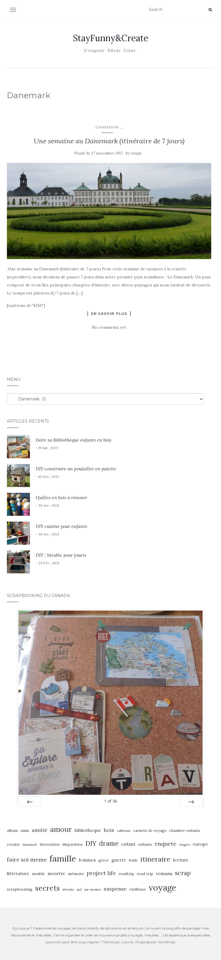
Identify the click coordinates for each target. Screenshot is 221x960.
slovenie (68, 889)
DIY (90, 843)
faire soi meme (27, 859)
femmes (87, 860)
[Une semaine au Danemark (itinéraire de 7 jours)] (109, 211)
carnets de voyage (150, 830)
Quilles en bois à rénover (61, 497)
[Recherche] (210, 9)
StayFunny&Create (110, 38)
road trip (145, 873)
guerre (118, 860)
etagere (184, 845)
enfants (145, 844)
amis (24, 830)
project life (101, 873)
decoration (50, 844)
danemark (29, 845)
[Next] (191, 801)
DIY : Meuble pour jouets (61, 555)
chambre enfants (184, 830)
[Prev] (29, 801)
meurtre (56, 873)
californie (124, 831)
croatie (13, 844)
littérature (18, 873)
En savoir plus (109, 313)
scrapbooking (20, 889)
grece (103, 860)
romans (164, 873)
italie (133, 860)
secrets (47, 888)
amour (61, 829)
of (110, 801)
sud (79, 889)
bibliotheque (88, 830)
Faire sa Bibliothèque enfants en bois (73, 440)
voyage (162, 887)
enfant (128, 844)
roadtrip (126, 873)
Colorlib (127, 942)
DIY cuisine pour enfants (61, 526)
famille (62, 858)
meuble (38, 873)
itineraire (155, 859)
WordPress (166, 942)
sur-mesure (92, 889)
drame (109, 843)
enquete (165, 843)
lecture (180, 860)
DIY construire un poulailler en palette (76, 469)
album (12, 830)
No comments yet (109, 327)
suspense (115, 888)
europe (200, 844)
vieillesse (137, 889)
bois (109, 830)
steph (136, 153)
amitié (39, 830)
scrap (183, 873)
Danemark (107, 127)
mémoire (76, 873)
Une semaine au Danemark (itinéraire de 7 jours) (109, 140)
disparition (72, 844)
